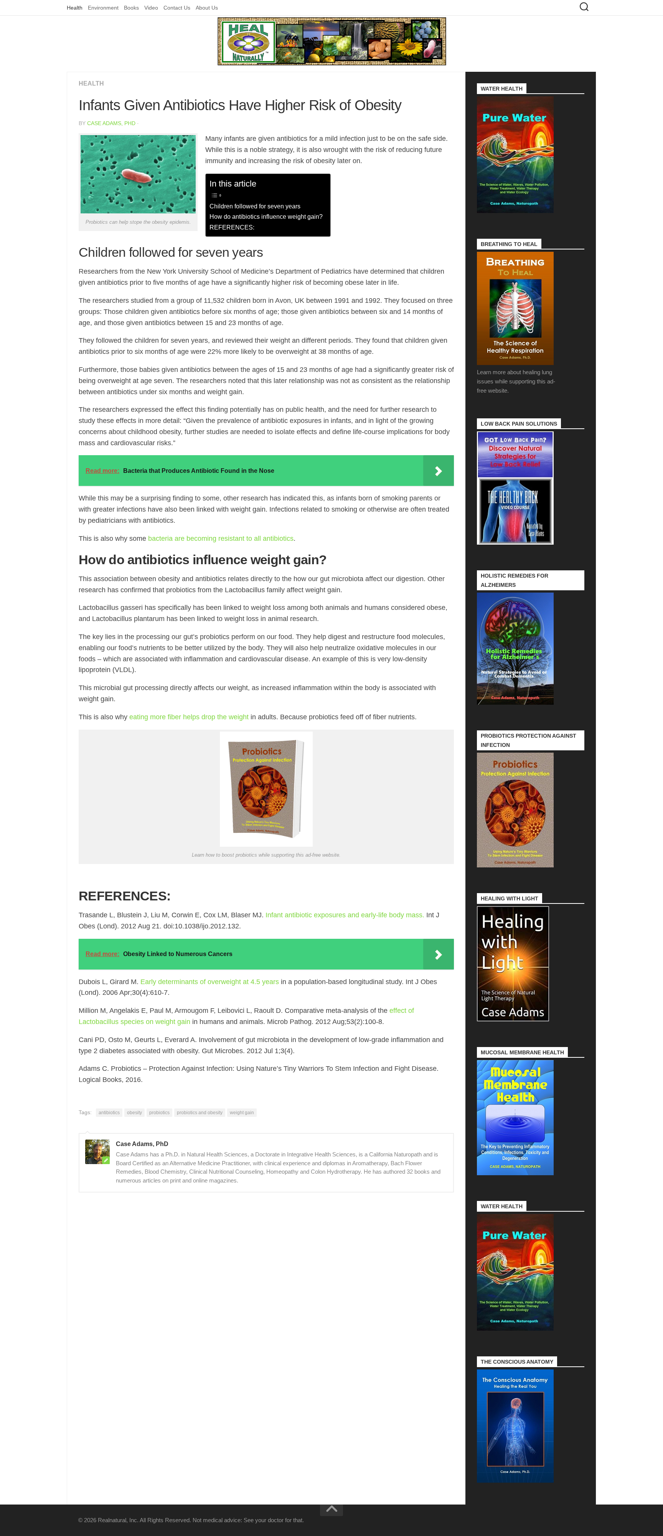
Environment (103, 8)
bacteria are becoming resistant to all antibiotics (221, 538)
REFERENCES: (231, 227)
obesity (134, 1112)
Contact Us (176, 8)
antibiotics (109, 1112)
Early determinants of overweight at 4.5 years (209, 982)
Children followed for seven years (254, 206)
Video (151, 8)
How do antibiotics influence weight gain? (266, 216)
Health (74, 8)
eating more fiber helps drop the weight (189, 717)
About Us (207, 8)
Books (131, 8)
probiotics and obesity (200, 1112)
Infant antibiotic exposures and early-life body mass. (345, 915)
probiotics (159, 1112)
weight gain (242, 1112)
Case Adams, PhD (111, 123)
